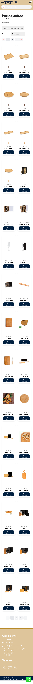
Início (3, 19)
